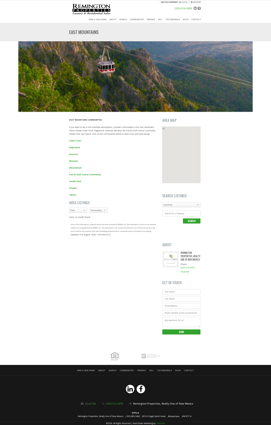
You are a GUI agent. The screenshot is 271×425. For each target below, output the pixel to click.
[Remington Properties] (99, 9)
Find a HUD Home (98, 19)
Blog (185, 19)
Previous (14, 76)
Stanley (73, 188)
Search (123, 19)
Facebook (199, 8)
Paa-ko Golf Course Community (85, 174)
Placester (160, 423)
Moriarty (73, 161)
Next (257, 76)
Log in (184, 2)
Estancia (73, 154)
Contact (196, 19)
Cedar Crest (75, 140)
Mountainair (75, 167)
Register (196, 2)
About (112, 19)
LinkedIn (195, 8)
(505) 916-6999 (183, 8)
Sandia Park (75, 181)
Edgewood (74, 147)
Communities (137, 19)
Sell (160, 19)
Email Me (185, 271)
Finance (151, 19)
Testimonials (172, 19)
